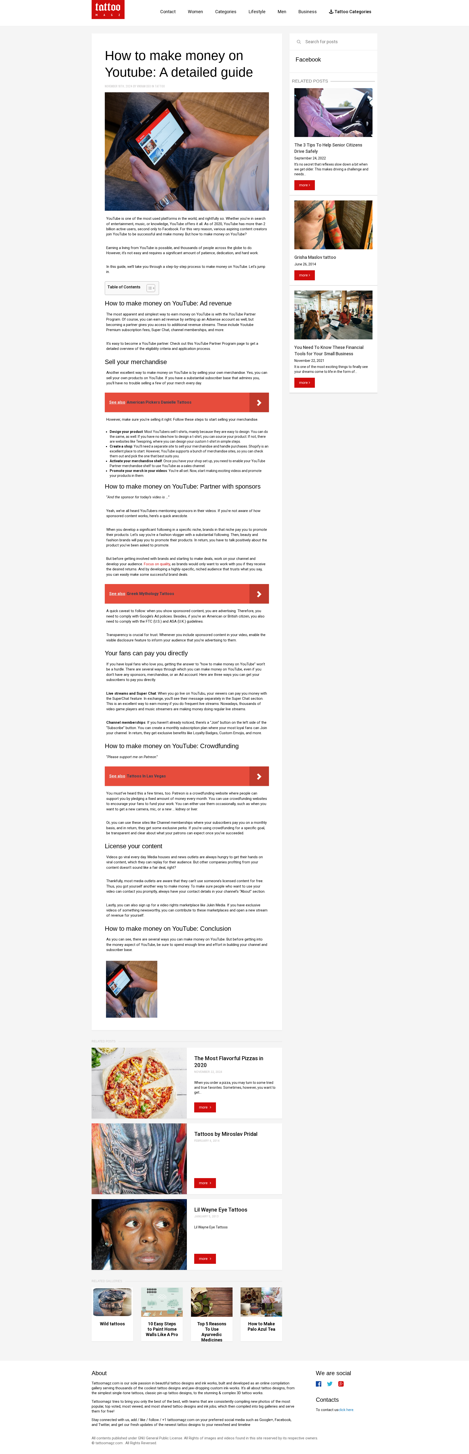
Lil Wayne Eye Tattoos (220, 1210)
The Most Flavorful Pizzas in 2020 (228, 1061)
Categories (225, 11)
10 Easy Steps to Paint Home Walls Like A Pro (162, 1329)
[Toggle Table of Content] (148, 288)
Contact (168, 11)
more (204, 1107)
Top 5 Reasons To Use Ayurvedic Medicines (211, 1331)
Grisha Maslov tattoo (315, 257)
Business (307, 11)
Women (195, 11)
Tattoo (160, 86)
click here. (346, 1410)
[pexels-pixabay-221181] (132, 989)
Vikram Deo (144, 86)
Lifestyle (257, 11)
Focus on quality (157, 564)
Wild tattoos (112, 1323)
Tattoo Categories (352, 11)
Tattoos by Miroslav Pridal (225, 1134)
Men (282, 11)
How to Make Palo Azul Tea (261, 1326)
